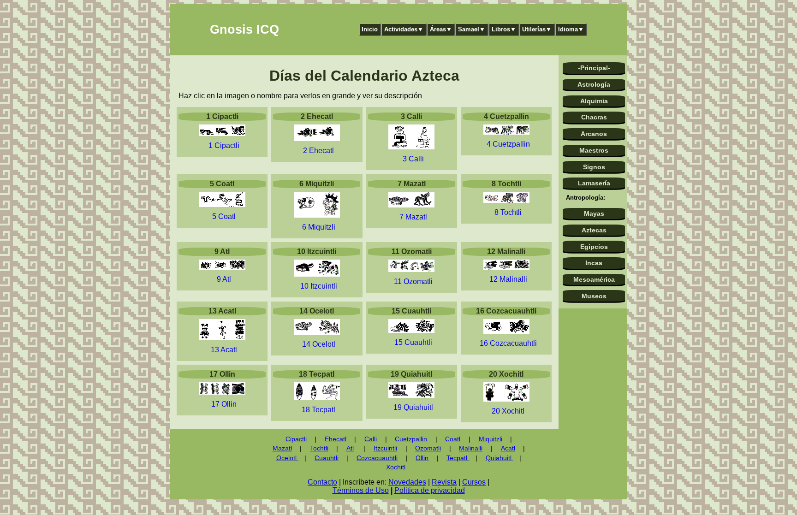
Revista (444, 482)
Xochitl (395, 467)
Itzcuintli (385, 448)
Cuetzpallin (411, 439)
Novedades (407, 482)
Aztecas (594, 230)
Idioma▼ (571, 29)
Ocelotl (287, 458)
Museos (594, 296)
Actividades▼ (403, 29)
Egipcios (594, 246)
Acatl (508, 448)
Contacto (322, 482)
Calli (370, 439)
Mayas (594, 213)
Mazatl (282, 448)
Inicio (370, 29)
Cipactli (296, 439)
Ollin (422, 458)
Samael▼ (471, 29)
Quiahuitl (499, 458)
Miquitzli (490, 439)
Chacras (594, 117)
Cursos (474, 482)
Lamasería (594, 183)
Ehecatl (335, 439)
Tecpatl (457, 458)
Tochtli (319, 448)
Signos (594, 167)
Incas (593, 262)
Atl (350, 448)
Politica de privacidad (429, 490)
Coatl (452, 439)
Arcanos (594, 133)
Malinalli (470, 448)
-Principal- (594, 67)
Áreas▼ (441, 29)
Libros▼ (504, 29)
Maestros (593, 150)
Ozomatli (428, 448)
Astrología (593, 84)
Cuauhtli (327, 458)
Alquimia (594, 101)
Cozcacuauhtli (377, 458)
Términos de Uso (361, 490)
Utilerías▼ (537, 29)
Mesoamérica (594, 279)
